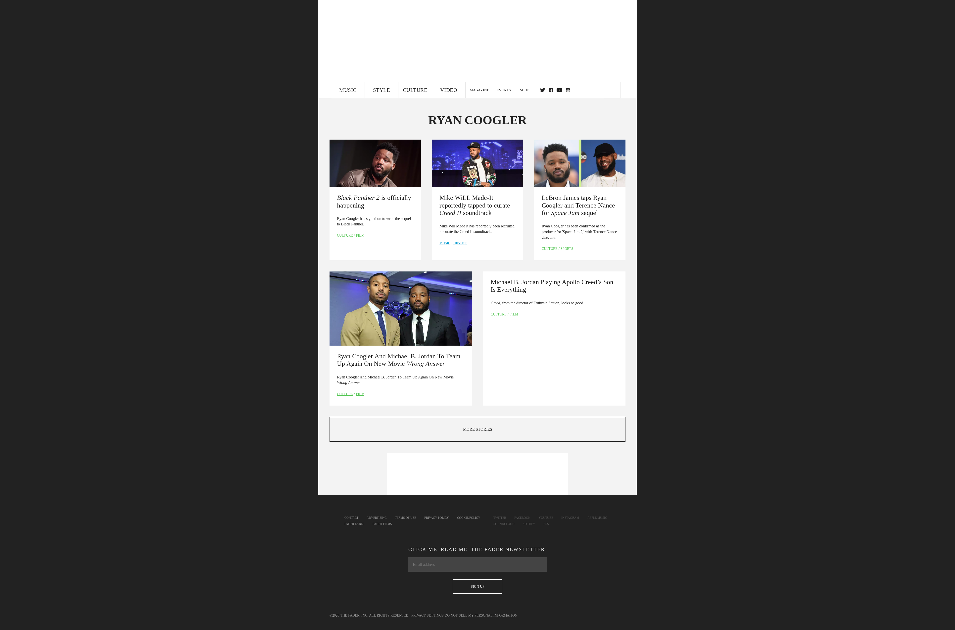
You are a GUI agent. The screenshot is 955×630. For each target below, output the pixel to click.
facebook (551, 90)
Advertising (377, 518)
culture (345, 235)
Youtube (546, 518)
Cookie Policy (468, 518)
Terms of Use (405, 518)
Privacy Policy (436, 518)
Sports (567, 249)
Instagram (570, 518)
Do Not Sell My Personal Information (481, 615)
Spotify (529, 524)
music (444, 243)
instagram (568, 90)
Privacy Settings (427, 615)
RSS (546, 524)
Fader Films (382, 524)
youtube (559, 90)
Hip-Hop (460, 243)
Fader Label (354, 524)
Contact (351, 518)
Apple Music (597, 518)
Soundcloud (504, 524)
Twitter (542, 90)
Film (360, 235)
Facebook (522, 518)
